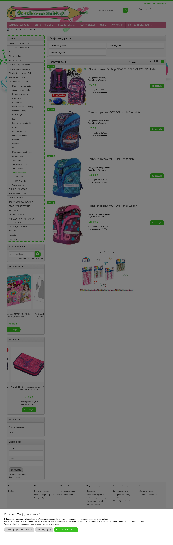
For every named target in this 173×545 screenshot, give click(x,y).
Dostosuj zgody (44, 529)
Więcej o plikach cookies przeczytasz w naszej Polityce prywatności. (31, 524)
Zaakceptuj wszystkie (66, 529)
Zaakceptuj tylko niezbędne (19, 529)
